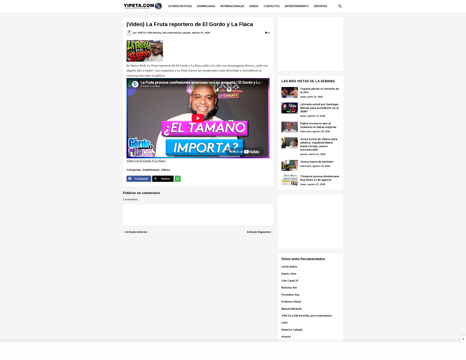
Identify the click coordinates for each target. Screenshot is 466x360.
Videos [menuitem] (253, 6)
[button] (340, 6)
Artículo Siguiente (258, 232)
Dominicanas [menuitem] (206, 6)
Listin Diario (289, 266)
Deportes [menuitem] (320, 6)
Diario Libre (289, 273)
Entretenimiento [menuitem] (297, 6)
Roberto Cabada (291, 329)
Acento (286, 336)
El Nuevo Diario (291, 301)
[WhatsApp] (178, 179)
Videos (165, 169)
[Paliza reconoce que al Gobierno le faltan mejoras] (289, 127)
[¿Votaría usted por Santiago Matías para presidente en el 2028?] (289, 107)
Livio (284, 322)
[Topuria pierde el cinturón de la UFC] (289, 92)
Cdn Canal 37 (289, 280)
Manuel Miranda (291, 308)
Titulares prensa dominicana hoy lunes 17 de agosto (319, 178)
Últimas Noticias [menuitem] (180, 6)
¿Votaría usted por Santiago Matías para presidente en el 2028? (319, 108)
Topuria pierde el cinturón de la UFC (319, 90)
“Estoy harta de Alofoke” (317, 161)
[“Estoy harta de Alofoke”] (289, 165)
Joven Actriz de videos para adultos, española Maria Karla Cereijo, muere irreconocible (318, 144)
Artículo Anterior (136, 232)
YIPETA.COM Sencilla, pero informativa (306, 315)
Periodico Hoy (290, 294)
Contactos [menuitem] (272, 6)
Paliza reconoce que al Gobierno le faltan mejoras (318, 125)
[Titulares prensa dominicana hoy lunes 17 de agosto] (289, 180)
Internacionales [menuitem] (232, 6)
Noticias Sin (289, 287)
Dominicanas (151, 169)
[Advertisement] (308, 43)
